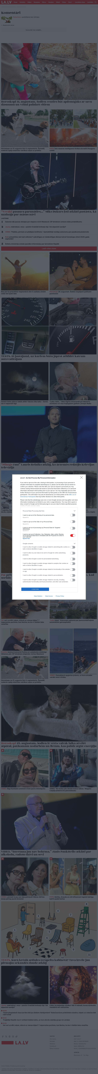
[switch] (72, 515)
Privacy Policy (60, 596)
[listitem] (49, 511)
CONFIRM (35, 589)
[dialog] (49, 537)
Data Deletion (38, 596)
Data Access (49, 596)
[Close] (82, 478)
